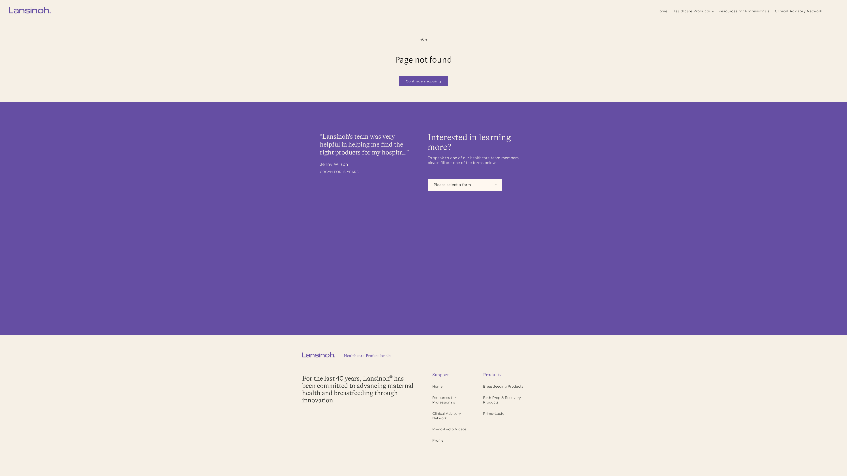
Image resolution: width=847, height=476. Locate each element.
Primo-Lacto (493, 414)
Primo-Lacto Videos (449, 429)
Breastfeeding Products (503, 387)
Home (437, 387)
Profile (437, 441)
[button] (693, 11)
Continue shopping (423, 81)
